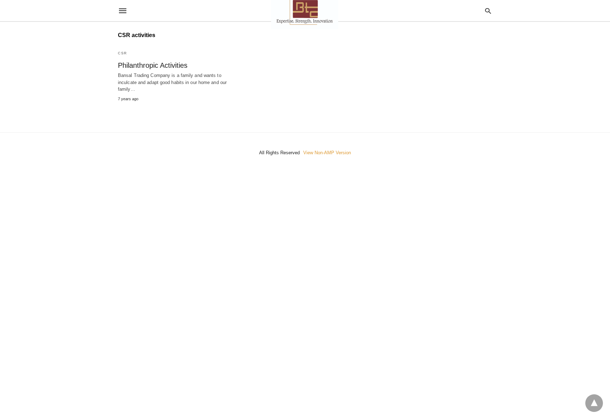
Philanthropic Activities (152, 65)
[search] (488, 11)
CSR (122, 53)
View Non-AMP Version (327, 152)
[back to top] (594, 403)
